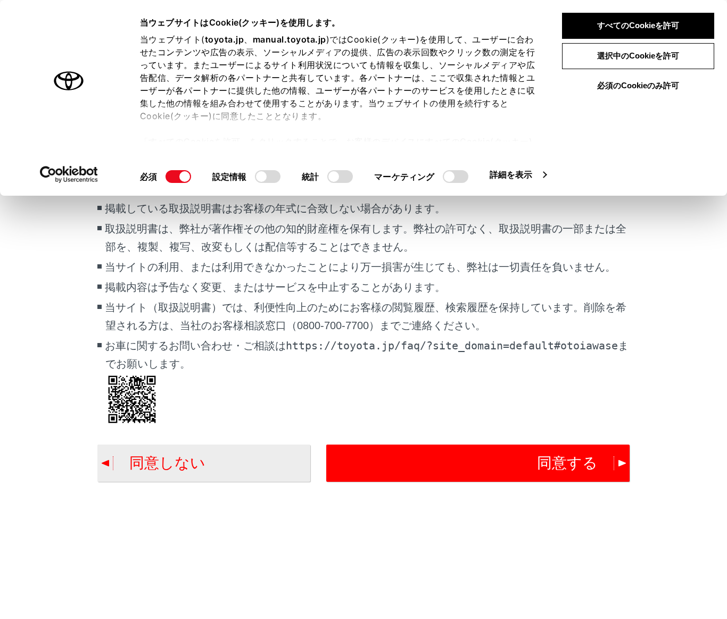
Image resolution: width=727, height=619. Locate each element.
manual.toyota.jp (289, 39)
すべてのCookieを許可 (638, 25)
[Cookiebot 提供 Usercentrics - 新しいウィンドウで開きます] (68, 174)
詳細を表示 (511, 174)
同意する (567, 463)
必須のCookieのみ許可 (638, 85)
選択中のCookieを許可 (638, 55)
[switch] (267, 176)
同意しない (167, 463)
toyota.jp (224, 39)
